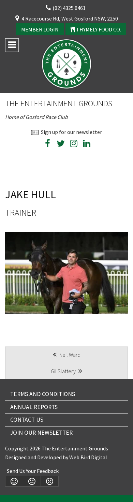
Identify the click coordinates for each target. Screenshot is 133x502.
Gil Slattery (64, 371)
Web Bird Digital (88, 457)
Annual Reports (34, 407)
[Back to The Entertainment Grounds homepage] (66, 63)
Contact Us (26, 419)
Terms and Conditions (42, 394)
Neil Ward (69, 354)
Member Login (40, 29)
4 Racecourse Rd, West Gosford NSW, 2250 (69, 18)
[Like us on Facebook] (48, 145)
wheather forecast (114, 161)
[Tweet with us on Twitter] (60, 145)
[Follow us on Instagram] (73, 145)
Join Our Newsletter (41, 432)
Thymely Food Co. (98, 29)
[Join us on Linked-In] (86, 145)
